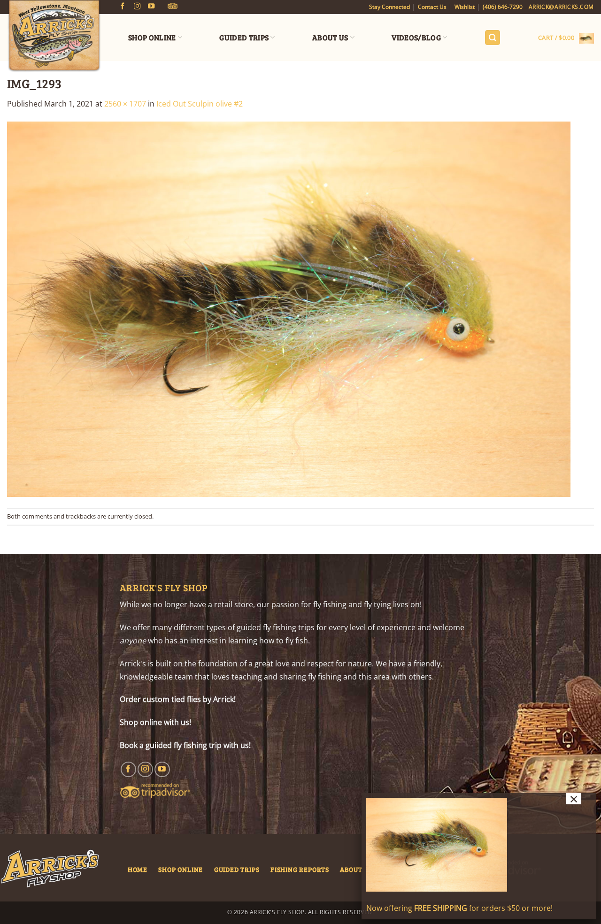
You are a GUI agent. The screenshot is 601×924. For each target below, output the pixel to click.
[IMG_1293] (288, 308)
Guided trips (237, 869)
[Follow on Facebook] (122, 6)
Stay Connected (389, 7)
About (351, 869)
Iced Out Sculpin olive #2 (199, 104)
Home (137, 869)
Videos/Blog (416, 37)
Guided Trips (244, 37)
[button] (492, 38)
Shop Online (152, 37)
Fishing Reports (299, 869)
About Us (330, 37)
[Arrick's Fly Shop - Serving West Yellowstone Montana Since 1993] (54, 36)
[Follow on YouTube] (151, 6)
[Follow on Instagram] (137, 6)
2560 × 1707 (125, 104)
